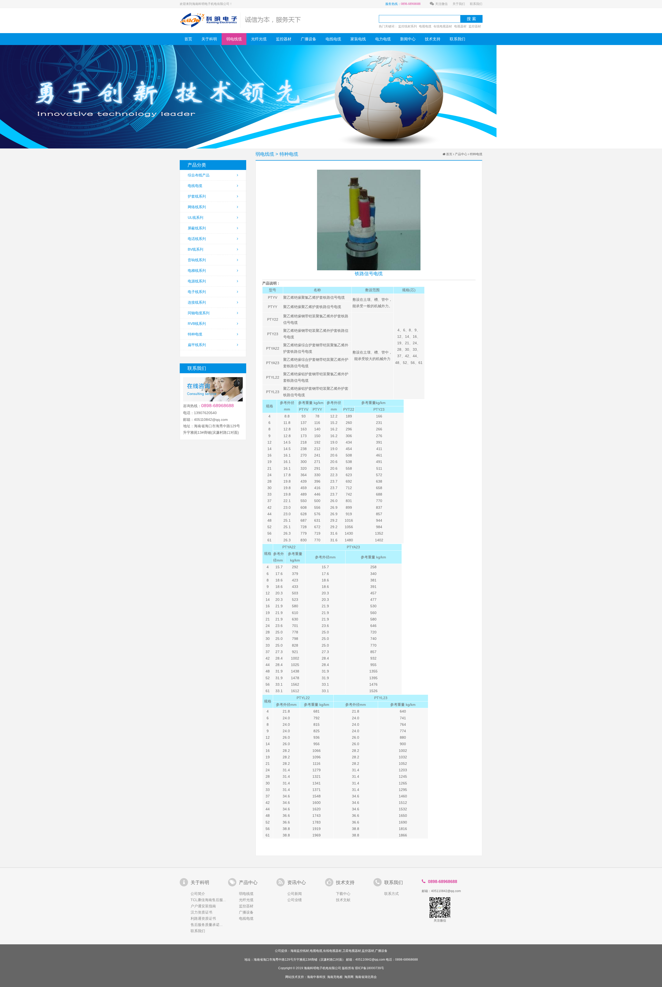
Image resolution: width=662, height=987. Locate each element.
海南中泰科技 (316, 977)
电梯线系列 (197, 270)
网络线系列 (197, 207)
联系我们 (476, 4)
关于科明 (209, 39)
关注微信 (441, 4)
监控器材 (475, 26)
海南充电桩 (335, 977)
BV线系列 (195, 249)
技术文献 (343, 900)
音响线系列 (197, 260)
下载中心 (343, 894)
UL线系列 (195, 217)
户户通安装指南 (203, 906)
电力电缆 (383, 39)
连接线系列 (197, 302)
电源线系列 (197, 281)
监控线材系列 (407, 26)
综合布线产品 (198, 175)
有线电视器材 (442, 26)
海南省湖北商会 (366, 977)
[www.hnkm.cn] (241, 20)
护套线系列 (197, 196)
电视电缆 (425, 26)
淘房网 (348, 977)
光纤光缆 (259, 39)
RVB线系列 (197, 323)
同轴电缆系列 (198, 313)
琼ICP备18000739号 (369, 968)
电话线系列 (197, 239)
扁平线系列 (197, 345)
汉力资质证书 (201, 912)
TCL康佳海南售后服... (208, 900)
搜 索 (471, 19)
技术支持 (432, 39)
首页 (188, 39)
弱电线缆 (234, 39)
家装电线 (358, 39)
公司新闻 (294, 894)
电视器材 (460, 26)
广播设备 (308, 39)
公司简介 (198, 894)
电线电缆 (333, 39)
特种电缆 (195, 334)
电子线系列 (197, 292)
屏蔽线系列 (197, 228)
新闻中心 (408, 39)
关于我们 (459, 4)
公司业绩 (294, 900)
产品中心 (461, 154)
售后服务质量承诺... (207, 925)
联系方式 (391, 894)
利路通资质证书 (203, 918)
